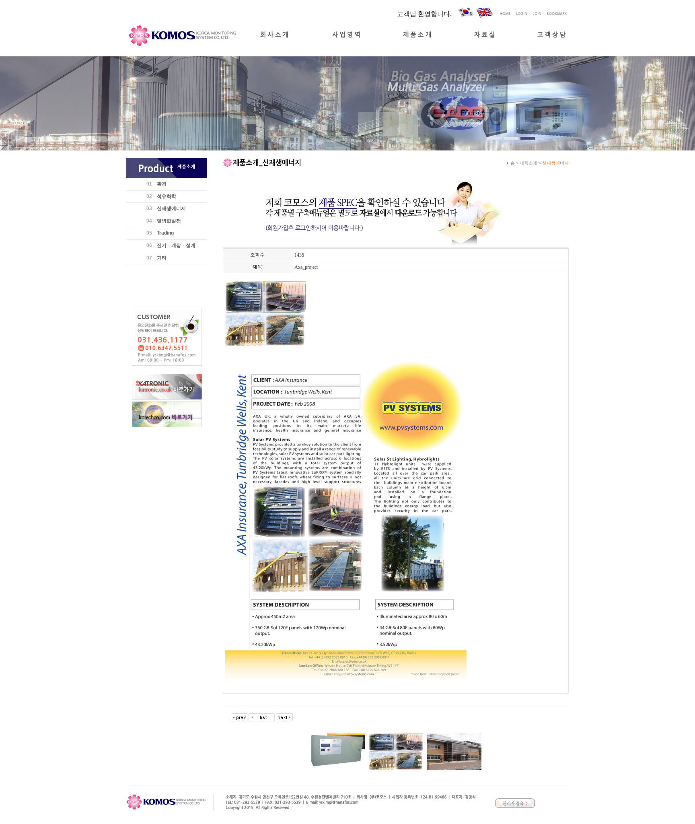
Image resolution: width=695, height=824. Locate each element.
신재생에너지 (171, 208)
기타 (162, 258)
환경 (162, 184)
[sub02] (511, 138)
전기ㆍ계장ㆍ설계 (176, 245)
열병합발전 (169, 221)
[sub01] (494, 138)
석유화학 (166, 196)
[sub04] (527, 138)
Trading (165, 233)
